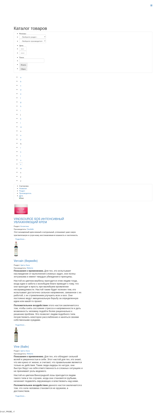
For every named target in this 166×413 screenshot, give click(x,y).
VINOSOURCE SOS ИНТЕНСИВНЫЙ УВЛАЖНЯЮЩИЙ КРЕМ (39, 220)
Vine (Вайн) (21, 346)
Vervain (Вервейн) (26, 260)
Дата (21, 195)
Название (23, 188)
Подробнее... (20, 239)
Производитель (25, 193)
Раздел (22, 191)
